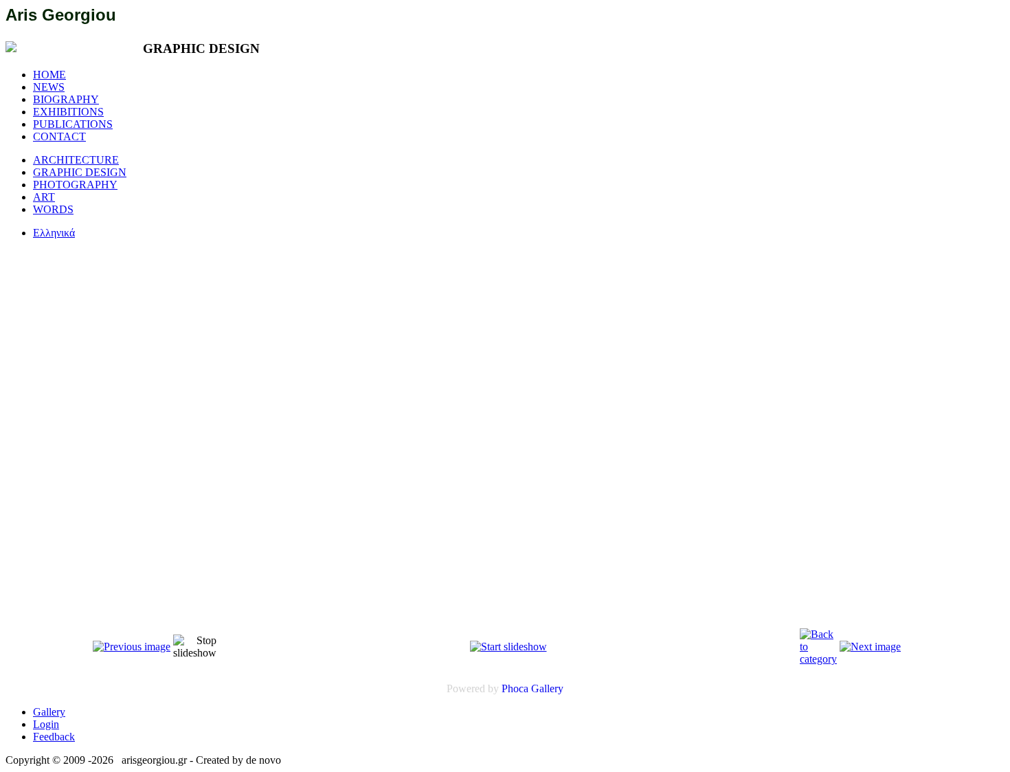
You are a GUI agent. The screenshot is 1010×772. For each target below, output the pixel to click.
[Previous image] (131, 646)
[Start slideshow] (508, 646)
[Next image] (870, 646)
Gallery (547, 688)
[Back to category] (818, 659)
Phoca (515, 688)
